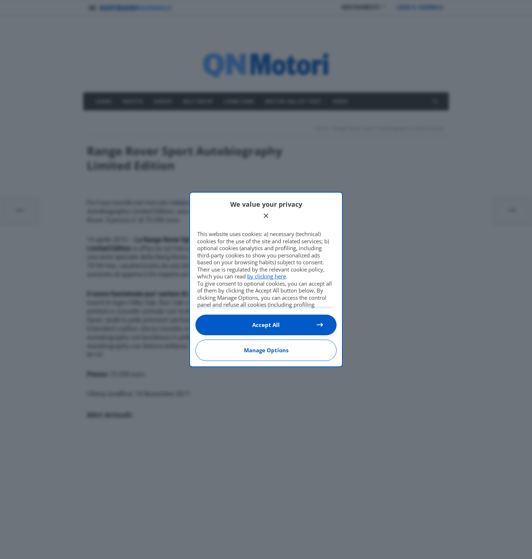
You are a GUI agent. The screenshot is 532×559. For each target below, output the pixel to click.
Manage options (266, 350)
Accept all (266, 324)
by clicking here (266, 276)
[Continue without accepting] (266, 216)
